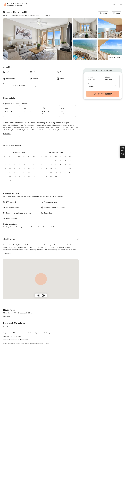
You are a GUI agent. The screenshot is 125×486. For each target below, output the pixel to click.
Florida (27, 343)
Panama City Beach (36, 343)
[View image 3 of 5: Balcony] (110, 28)
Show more (7, 133)
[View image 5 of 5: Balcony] (110, 50)
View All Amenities (19, 85)
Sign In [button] (114, 4)
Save (118, 13)
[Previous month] (5, 152)
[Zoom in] (38, 295)
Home (5, 343)
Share (105, 13)
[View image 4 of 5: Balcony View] (85, 50)
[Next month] (70, 152)
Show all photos (115, 57)
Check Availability (103, 94)
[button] (5, 180)
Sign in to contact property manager (47, 333)
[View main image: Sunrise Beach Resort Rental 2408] (37, 39)
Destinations (11, 343)
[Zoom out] (43, 295)
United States (20, 343)
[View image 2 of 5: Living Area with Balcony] (85, 28)
